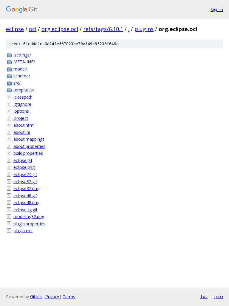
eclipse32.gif (25, 181)
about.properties (29, 146)
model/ (20, 69)
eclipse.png (24, 167)
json (218, 296)
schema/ (21, 76)
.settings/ (22, 55)
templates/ (23, 90)
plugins (144, 29)
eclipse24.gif (25, 174)
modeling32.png (28, 216)
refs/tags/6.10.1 (103, 29)
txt (204, 296)
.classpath (23, 97)
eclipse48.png (26, 202)
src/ (17, 83)
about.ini (21, 132)
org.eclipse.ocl (59, 29)
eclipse (15, 29)
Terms (69, 296)
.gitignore (22, 104)
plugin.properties (29, 224)
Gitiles (36, 296)
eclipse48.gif (25, 195)
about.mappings (28, 139)
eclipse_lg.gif (25, 209)
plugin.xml (23, 230)
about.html (23, 125)
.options (21, 111)
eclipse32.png (26, 188)
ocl (32, 29)
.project (20, 118)
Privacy (52, 296)
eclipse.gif (22, 160)
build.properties (28, 153)
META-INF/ (24, 62)
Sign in (217, 9)
